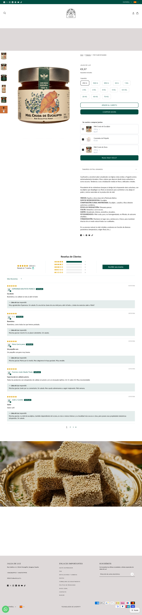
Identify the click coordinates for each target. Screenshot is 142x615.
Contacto (62, 592)
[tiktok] (21, 2)
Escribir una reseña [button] (115, 267)
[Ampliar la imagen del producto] (44, 94)
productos (88, 55)
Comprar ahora (109, 112)
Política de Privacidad (67, 585)
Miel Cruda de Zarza (100, 147)
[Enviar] (132, 574)
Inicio (81, 55)
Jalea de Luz (85, 65)
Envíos (61, 578)
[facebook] (4, 2)
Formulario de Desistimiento (69, 581)
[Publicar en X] (83, 235)
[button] (92, 235)
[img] (12, 286)
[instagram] (9, 2)
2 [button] (70, 427)
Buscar (61, 595)
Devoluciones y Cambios (68, 574)
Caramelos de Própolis (101, 138)
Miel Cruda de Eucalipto (102, 126)
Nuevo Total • (109, 158)
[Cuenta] (133, 13)
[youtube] (18, 2)
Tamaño (83, 78)
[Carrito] (137, 13)
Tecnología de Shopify (71, 607)
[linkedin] (12, 2)
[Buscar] (5, 13)
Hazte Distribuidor (66, 567)
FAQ (60, 571)
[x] (7, 2)
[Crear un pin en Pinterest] (86, 235)
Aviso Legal (63, 588)
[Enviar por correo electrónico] (89, 235)
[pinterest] (15, 2)
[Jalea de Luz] (71, 13)
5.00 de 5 (32, 266)
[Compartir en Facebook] (81, 235)
